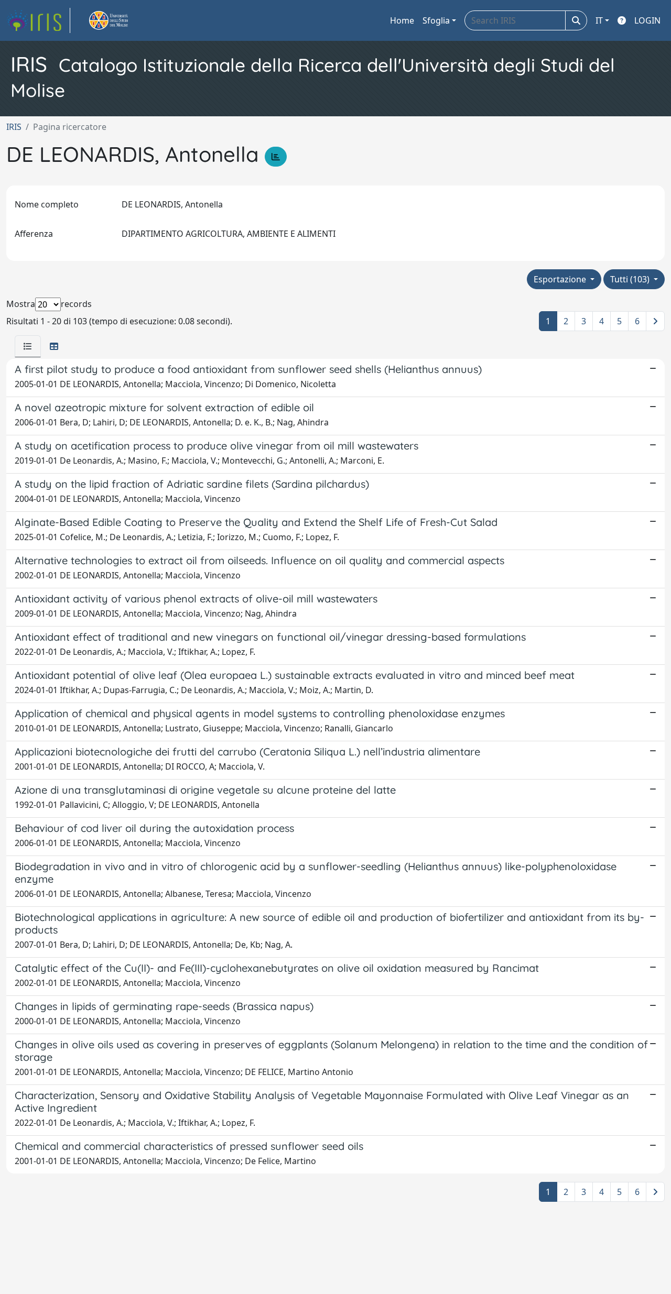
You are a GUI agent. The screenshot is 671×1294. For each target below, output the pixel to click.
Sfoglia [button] (436, 20)
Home (402, 20)
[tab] (28, 346)
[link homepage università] (121, 20)
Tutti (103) (631, 279)
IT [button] (599, 20)
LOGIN (647, 20)
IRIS (13, 127)
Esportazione (561, 279)
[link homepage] (38, 20)
